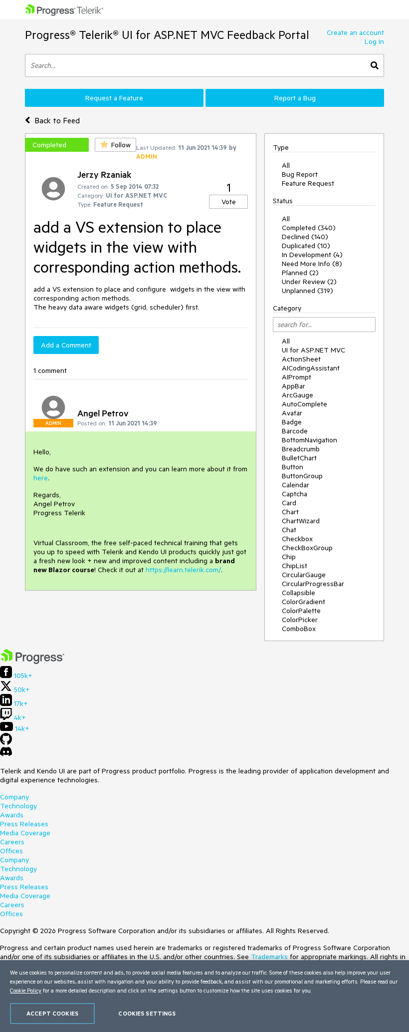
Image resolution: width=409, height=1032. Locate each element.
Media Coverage (25, 832)
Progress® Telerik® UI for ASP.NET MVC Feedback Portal (167, 34)
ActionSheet (301, 358)
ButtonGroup (302, 475)
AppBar (293, 385)
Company (14, 796)
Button (292, 466)
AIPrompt (296, 376)
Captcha (294, 493)
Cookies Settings (147, 1013)
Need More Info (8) (312, 263)
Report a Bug (295, 97)
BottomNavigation (309, 439)
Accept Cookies (52, 1013)
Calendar (295, 484)
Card (289, 502)
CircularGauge (304, 574)
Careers (12, 841)
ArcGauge (297, 394)
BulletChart (299, 457)
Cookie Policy (25, 990)
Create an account (355, 32)
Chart (290, 511)
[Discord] (6, 753)
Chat (289, 529)
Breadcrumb (301, 448)
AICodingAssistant (311, 367)
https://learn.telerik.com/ (183, 569)
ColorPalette (301, 610)
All (286, 165)
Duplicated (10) (306, 245)
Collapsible (298, 592)
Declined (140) (305, 236)
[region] (204, 996)
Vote (228, 201)
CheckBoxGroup (307, 547)
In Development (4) (312, 254)
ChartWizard (301, 520)
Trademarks (269, 956)
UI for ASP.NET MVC (313, 349)
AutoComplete (304, 403)
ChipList (294, 565)
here (40, 477)
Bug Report (300, 174)
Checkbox (297, 538)
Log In (374, 41)
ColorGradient (303, 601)
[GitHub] (6, 742)
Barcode (295, 430)
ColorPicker (300, 619)
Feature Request (308, 183)
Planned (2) (300, 272)
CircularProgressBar (313, 583)
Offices (11, 850)
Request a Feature (114, 97)
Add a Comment (66, 345)
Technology (18, 805)
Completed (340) (309, 227)
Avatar (292, 412)
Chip (289, 556)
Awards (11, 814)
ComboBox (299, 628)
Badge (292, 421)
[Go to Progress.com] (32, 661)
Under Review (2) (309, 281)
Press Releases (24, 823)
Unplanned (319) (307, 290)
